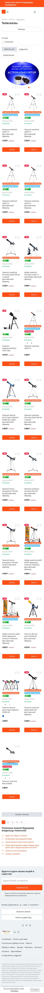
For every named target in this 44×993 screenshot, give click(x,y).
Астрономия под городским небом (18, 839)
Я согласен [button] (34, 990)
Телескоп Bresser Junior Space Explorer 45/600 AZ (10, 710)
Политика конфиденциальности (12, 986)
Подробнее (14, 991)
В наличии (9, 42)
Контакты (38, 947)
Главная (4, 19)
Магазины (29, 947)
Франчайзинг (16, 951)
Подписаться (22, 887)
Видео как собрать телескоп (16, 836)
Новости (29, 943)
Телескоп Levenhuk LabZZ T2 (31, 347)
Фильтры (21, 29)
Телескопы (20, 19)
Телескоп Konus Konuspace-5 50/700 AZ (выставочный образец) (10, 492)
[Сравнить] (18, 94)
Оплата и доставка (20, 939)
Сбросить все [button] (9, 49)
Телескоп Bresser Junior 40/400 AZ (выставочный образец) (30, 637)
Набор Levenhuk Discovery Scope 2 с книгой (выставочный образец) (32, 275)
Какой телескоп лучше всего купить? (19, 842)
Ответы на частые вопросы (16, 851)
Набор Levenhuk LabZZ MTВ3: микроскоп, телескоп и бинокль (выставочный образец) (33, 564)
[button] (13, 87)
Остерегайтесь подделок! (11, 955)
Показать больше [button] (22, 814)
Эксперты (5, 951)
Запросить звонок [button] (23, 911)
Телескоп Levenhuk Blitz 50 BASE (9, 782)
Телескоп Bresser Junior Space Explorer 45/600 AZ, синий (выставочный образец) (10, 419)
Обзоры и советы (8, 947)
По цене (5, 38)
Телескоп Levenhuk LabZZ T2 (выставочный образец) (9, 132)
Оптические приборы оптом (13, 943)
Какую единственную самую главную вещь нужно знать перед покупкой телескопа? (22, 846)
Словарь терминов (12, 854)
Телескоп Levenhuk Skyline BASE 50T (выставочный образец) (31, 711)
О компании (6, 939)
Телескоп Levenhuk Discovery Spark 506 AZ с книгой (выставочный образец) (11, 277)
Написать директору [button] (23, 917)
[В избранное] (16, 94)
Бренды (20, 947)
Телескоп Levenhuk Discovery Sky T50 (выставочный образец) (31, 492)
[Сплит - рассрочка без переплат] (5, 117)
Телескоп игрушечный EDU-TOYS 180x (9, 348)
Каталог (11, 19)
